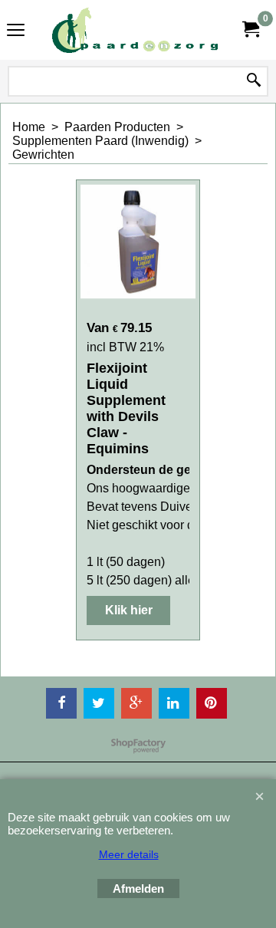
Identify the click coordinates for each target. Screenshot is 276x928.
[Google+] (136, 703)
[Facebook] (61, 703)
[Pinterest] (211, 703)
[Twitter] (99, 703)
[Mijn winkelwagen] (249, 29)
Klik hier (129, 610)
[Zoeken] (254, 81)
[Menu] (16, 31)
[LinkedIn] (174, 703)
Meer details (129, 854)
